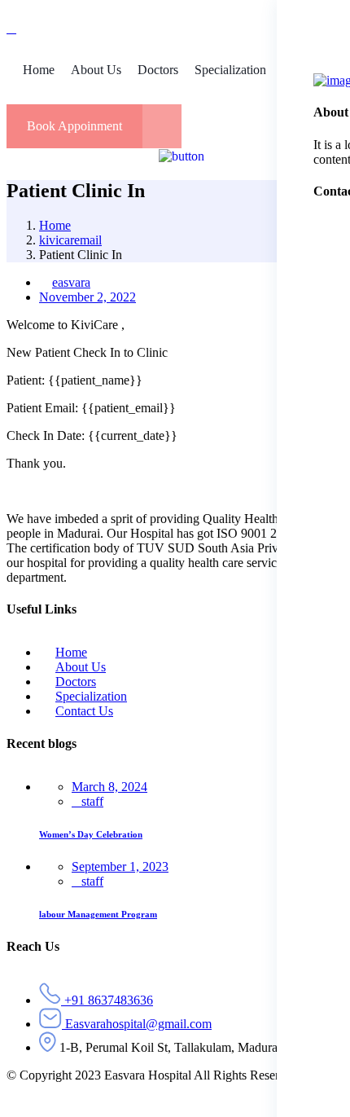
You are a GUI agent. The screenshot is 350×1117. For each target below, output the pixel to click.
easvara (71, 282)
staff (92, 801)
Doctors (75, 681)
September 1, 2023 (120, 866)
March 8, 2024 (109, 787)
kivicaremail (70, 240)
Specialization (91, 696)
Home (55, 225)
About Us (80, 667)
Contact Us (84, 711)
